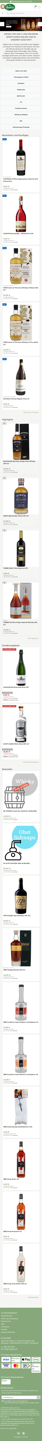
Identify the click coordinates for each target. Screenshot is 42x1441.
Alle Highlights (33, 638)
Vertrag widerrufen (8, 1332)
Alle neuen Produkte (30, 412)
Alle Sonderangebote (30, 762)
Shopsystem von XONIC (21, 1437)
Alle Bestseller (33, 1297)
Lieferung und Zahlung (9, 1319)
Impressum (5, 1327)
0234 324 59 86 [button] (9, 1347)
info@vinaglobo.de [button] (10, 1349)
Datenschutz (6, 1321)
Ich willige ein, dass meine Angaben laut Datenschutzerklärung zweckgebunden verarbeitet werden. (21, 1401)
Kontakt (4, 1329)
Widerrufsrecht (6, 1316)
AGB (2, 1324)
